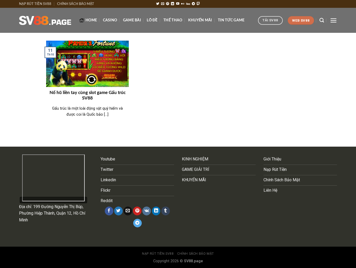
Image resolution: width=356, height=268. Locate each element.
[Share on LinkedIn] (156, 211)
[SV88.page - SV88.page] (45, 20)
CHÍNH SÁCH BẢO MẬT (75, 3)
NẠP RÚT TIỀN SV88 (35, 3)
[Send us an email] (162, 4)
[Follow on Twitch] (198, 4)
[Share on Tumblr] (165, 211)
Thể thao (172, 20)
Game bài (132, 20)
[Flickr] (182, 4)
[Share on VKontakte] (146, 211)
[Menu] (333, 20)
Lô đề (152, 20)
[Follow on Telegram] (193, 4)
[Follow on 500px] (188, 4)
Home (91, 20)
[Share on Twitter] (118, 211)
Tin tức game (231, 20)
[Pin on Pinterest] (137, 211)
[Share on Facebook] (109, 211)
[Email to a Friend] (128, 211)
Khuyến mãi (200, 20)
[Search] (322, 20)
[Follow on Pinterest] (167, 4)
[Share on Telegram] (137, 223)
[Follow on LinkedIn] (172, 4)
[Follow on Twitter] (157, 4)
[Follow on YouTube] (177, 4)
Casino (110, 20)
